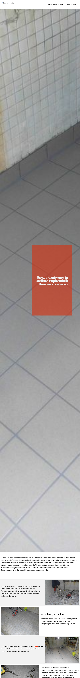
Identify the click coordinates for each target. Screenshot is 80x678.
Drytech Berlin (71, 4)
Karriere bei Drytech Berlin (55, 4)
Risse (36, 646)
